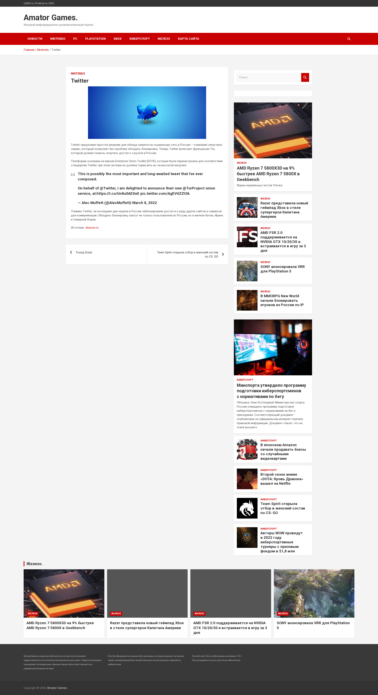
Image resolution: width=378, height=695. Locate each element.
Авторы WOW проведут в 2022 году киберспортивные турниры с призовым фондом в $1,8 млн (281, 542)
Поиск (305, 77)
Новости (35, 39)
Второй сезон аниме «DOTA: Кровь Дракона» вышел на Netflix (281, 479)
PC (75, 39)
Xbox (118, 39)
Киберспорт (140, 39)
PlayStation (95, 39)
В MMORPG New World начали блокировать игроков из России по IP (282, 300)
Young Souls (84, 252)
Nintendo (57, 39)
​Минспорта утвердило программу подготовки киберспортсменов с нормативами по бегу (271, 391)
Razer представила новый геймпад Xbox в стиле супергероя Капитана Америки (284, 210)
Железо (164, 39)
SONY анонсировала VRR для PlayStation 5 (282, 268)
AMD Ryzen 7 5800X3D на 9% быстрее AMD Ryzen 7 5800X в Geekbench (268, 174)
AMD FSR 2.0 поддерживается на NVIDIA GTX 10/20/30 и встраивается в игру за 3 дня (283, 241)
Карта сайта (188, 39)
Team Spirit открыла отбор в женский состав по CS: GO (187, 254)
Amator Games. (51, 17)
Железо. (34, 563)
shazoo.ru (91, 227)
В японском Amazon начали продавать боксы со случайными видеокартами (283, 452)
